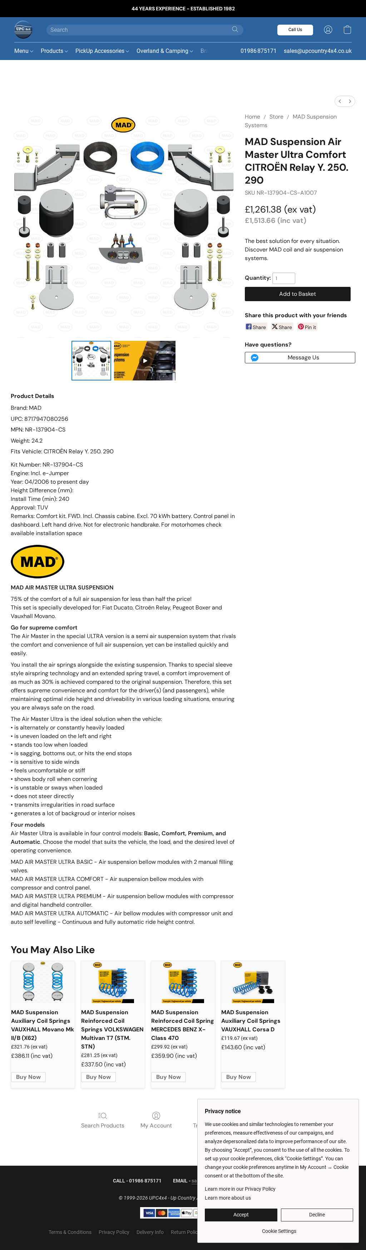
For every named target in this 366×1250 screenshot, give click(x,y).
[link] (279, 1228)
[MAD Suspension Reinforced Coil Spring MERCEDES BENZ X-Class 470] (183, 982)
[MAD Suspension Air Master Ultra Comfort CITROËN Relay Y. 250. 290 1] (144, 361)
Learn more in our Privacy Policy (240, 1189)
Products (53, 51)
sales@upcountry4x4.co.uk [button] (318, 51)
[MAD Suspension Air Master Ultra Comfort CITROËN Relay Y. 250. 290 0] (91, 361)
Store (276, 116)
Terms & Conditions (70, 1232)
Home (252, 116)
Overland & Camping (163, 51)
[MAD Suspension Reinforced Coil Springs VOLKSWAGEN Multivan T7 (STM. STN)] (113, 982)
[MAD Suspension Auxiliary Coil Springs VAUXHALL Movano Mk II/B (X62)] (43, 982)
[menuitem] (340, 101)
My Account (156, 1125)
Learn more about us (228, 1198)
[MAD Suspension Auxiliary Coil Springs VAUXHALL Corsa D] (253, 982)
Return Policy (185, 1232)
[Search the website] (235, 29)
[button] (23, 30)
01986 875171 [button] (259, 51)
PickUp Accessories (100, 51)
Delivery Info (150, 1232)
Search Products (102, 1125)
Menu (22, 51)
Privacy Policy (114, 1232)
